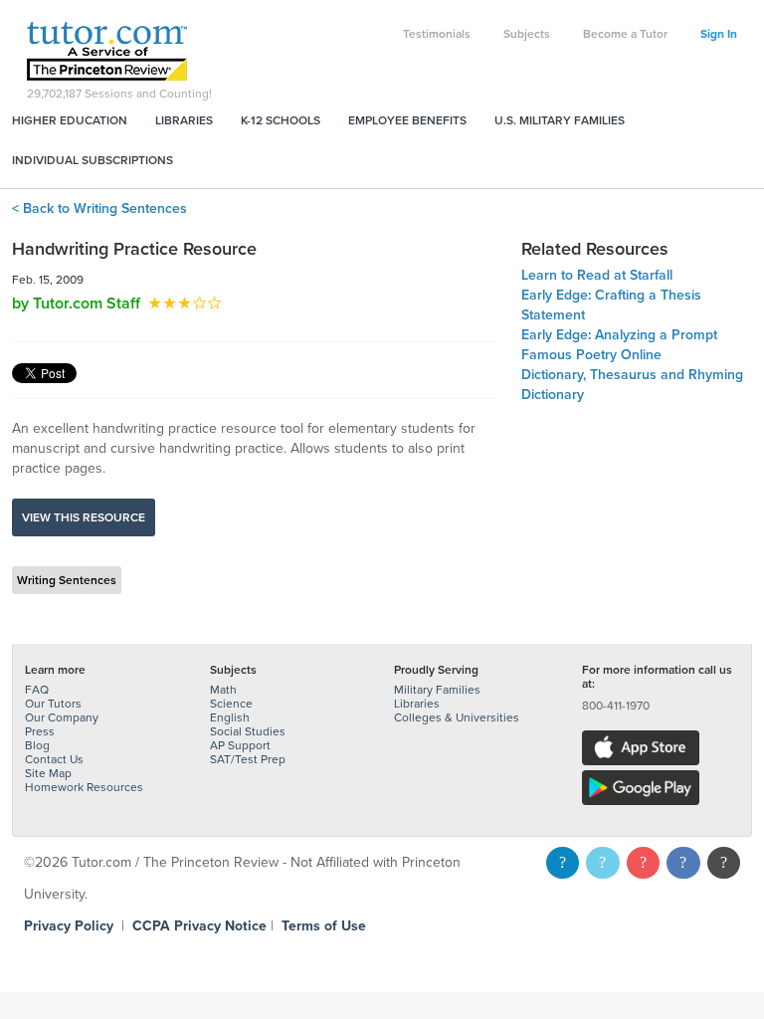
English (230, 717)
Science (231, 704)
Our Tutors (53, 704)
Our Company (61, 717)
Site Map (48, 773)
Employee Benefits (407, 120)
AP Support (240, 745)
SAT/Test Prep (248, 759)
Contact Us (54, 759)
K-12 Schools (280, 120)
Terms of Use (324, 925)
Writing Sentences (66, 580)
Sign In (718, 34)
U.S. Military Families (559, 120)
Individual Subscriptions (92, 160)
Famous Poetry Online (591, 354)
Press (40, 731)
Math (223, 690)
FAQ (37, 690)
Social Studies (248, 731)
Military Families (437, 690)
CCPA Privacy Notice (199, 925)
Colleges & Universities (456, 717)
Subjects (526, 34)
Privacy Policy (68, 925)
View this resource (83, 517)
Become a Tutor (625, 34)
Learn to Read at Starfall (596, 275)
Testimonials (437, 34)
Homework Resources (84, 787)
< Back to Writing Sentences (99, 208)
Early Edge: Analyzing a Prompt (619, 334)
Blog (37, 745)
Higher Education (69, 120)
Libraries (184, 120)
